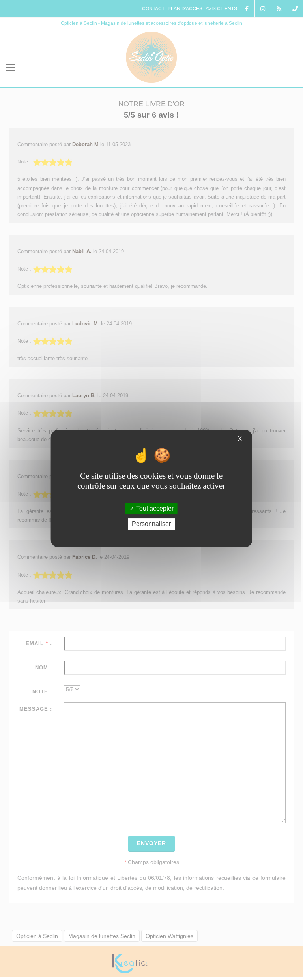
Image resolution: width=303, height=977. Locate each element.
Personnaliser (151, 523)
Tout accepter (154, 508)
